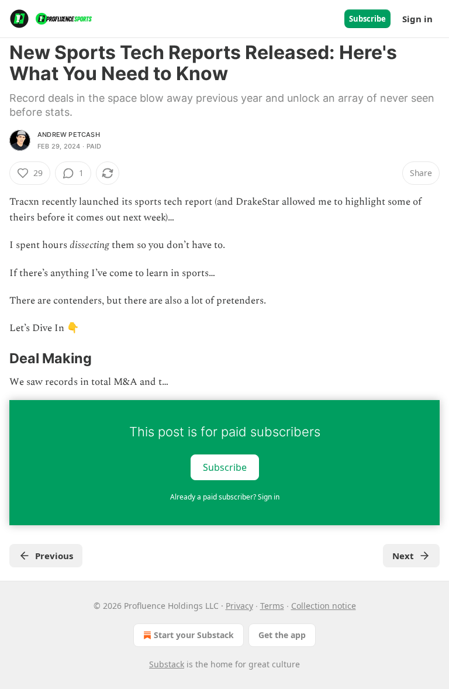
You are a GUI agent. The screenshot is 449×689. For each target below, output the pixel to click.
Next (403, 555)
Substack (166, 664)
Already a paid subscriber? (224, 497)
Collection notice (323, 605)
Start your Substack (194, 634)
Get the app (282, 634)
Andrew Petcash (68, 134)
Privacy (239, 605)
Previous (54, 555)
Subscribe (367, 18)
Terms (272, 605)
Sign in (417, 19)
